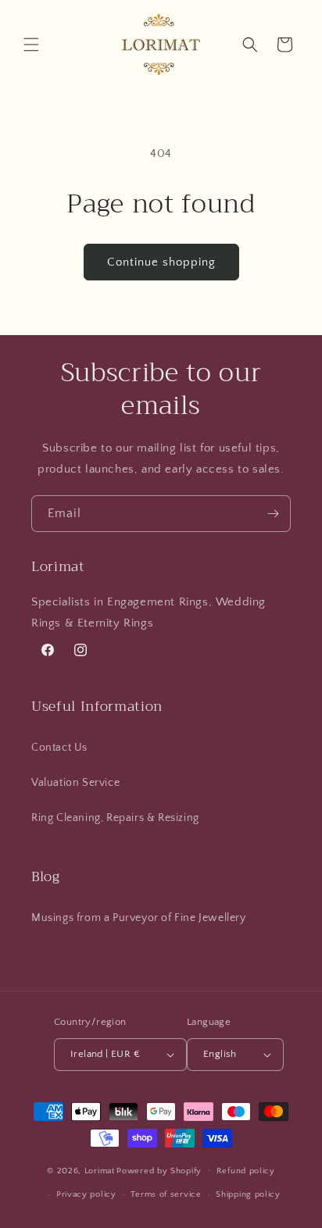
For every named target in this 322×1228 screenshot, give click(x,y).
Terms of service (166, 1194)
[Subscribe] (273, 513)
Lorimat (99, 1170)
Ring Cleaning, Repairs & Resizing (115, 818)
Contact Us (59, 747)
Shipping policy (248, 1194)
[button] (31, 44)
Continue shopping (161, 262)
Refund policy (245, 1171)
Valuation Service (75, 782)
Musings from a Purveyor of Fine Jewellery (138, 918)
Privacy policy (86, 1194)
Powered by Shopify (159, 1170)
